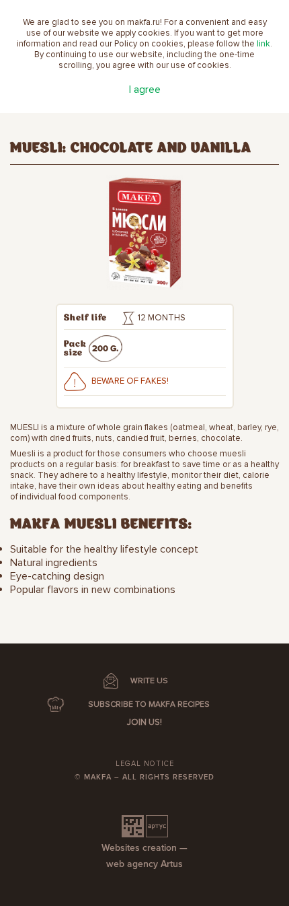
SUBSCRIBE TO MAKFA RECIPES (149, 704)
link (263, 43)
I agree (145, 89)
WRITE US (149, 681)
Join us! (144, 722)
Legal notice (145, 763)
